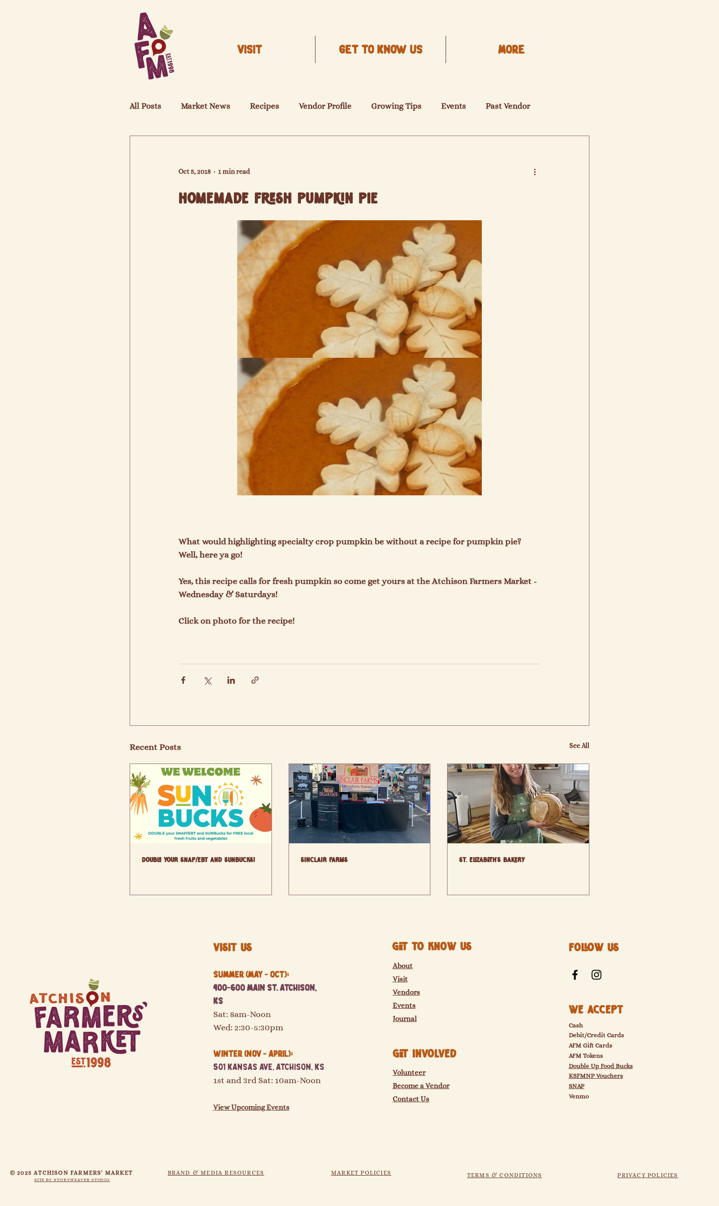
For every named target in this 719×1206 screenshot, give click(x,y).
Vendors (406, 992)
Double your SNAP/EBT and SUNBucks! (198, 860)
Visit (400, 978)
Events (453, 106)
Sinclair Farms (324, 860)
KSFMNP (582, 1075)
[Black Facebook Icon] (575, 974)
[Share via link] (255, 680)
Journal (405, 1018)
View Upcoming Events (251, 1107)
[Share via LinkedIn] (231, 680)
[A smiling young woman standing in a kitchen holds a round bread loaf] (518, 803)
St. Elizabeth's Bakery (492, 860)
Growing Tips (396, 106)
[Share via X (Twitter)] (207, 680)
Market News (205, 106)
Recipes (264, 106)
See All (579, 745)
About (403, 965)
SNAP (576, 1086)
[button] (380, 49)
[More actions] (534, 171)
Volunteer (409, 1072)
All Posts (145, 106)
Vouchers (609, 1075)
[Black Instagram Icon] (596, 974)
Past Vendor (508, 106)
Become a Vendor (421, 1085)
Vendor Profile (325, 106)
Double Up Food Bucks (601, 1065)
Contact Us (411, 1098)
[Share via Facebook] (183, 680)
